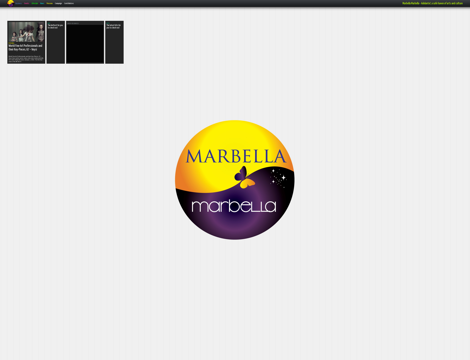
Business (18, 3)
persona (11, 43)
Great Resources (73, 23)
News (42, 3)
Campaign (58, 3)
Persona (50, 3)
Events (26, 3)
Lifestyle (35, 3)
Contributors (69, 3)
